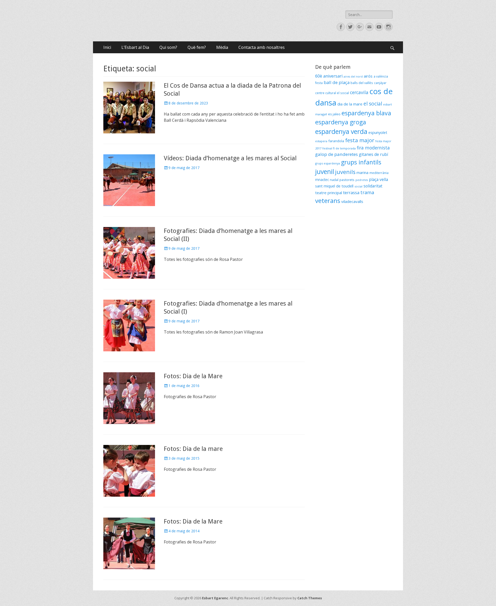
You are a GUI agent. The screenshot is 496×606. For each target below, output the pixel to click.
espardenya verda (341, 131)
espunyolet (377, 132)
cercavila (359, 92)
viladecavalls (352, 201)
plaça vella (378, 179)
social (358, 186)
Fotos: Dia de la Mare (193, 376)
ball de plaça (337, 82)
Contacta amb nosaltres (261, 47)
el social (372, 103)
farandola (336, 141)
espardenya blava (366, 113)
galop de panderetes (336, 154)
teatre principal (328, 192)
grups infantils (361, 162)
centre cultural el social (332, 93)
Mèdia (222, 47)
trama (367, 192)
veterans (327, 200)
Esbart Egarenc (215, 598)
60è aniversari (329, 76)
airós (368, 76)
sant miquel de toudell (334, 185)
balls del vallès (362, 83)
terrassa (351, 192)
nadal (334, 180)
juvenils (345, 172)
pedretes (361, 180)
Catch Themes (309, 598)
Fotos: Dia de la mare (193, 448)
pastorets (346, 180)
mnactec (322, 179)
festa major (359, 140)
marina (362, 172)
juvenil (324, 171)
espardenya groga (340, 122)
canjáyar (380, 83)
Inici (107, 47)
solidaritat (372, 186)
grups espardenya (327, 163)
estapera (321, 141)
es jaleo (334, 114)
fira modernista (373, 148)
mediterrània (379, 173)
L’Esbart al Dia (135, 47)
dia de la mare (349, 104)
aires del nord (353, 76)
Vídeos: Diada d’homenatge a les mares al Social (230, 158)
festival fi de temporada (339, 148)
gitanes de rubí (373, 154)
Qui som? (168, 47)
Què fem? (197, 47)
